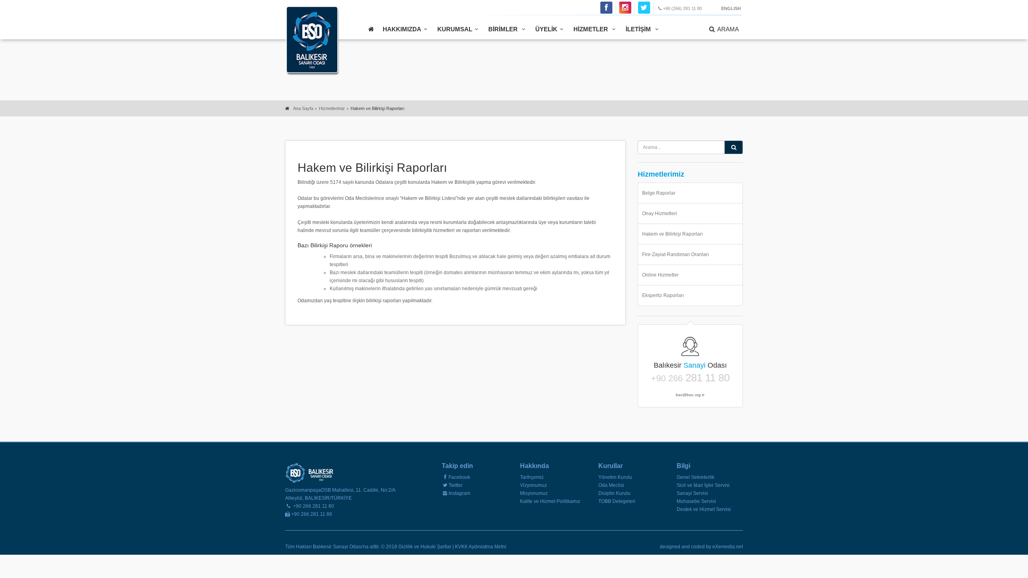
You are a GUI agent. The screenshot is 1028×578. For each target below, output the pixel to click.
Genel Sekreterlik (695, 477)
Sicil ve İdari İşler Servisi (703, 485)
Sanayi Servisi (692, 493)
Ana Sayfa (303, 108)
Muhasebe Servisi (696, 501)
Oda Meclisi (611, 485)
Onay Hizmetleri (659, 213)
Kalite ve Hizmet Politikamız (550, 501)
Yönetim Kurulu (615, 477)
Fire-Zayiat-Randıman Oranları (675, 254)
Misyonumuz (534, 493)
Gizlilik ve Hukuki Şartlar (425, 547)
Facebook (459, 477)
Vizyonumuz (533, 485)
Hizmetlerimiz (332, 108)
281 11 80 (690, 378)
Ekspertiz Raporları (663, 295)
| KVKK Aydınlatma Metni (479, 547)
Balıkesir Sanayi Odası (312, 40)
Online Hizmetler (660, 275)
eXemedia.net (727, 547)
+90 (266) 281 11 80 (682, 8)
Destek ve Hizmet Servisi (704, 509)
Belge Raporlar (658, 193)
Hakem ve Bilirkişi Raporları (672, 234)
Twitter (456, 485)
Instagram (459, 493)
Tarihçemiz (532, 477)
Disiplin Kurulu (614, 493)
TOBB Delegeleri (616, 501)
